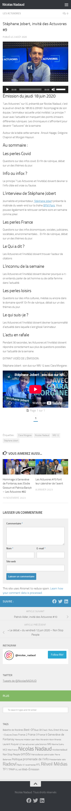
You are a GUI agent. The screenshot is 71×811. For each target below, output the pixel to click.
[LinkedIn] (66, 601)
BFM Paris (49, 205)
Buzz (36, 730)
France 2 (22, 734)
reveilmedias (30, 765)
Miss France (13, 750)
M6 (49, 744)
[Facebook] (54, 601)
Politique (17, 759)
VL (16, 769)
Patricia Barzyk (37, 754)
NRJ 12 (56, 435)
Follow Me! (57, 654)
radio (64, 759)
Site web (11, 561)
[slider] (61, 89)
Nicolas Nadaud (13, 4)
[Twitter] (60, 601)
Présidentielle (55, 759)
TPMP (11, 769)
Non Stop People (11, 754)
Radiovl (10, 764)
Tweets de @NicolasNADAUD (20, 681)
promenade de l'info (36, 759)
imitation (27, 739)
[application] (35, 89)
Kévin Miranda (55, 739)
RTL (38, 764)
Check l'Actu (47, 730)
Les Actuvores (12, 13)
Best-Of (29, 729)
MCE (5, 750)
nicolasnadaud (59, 749)
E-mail (41, 548)
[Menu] (66, 4)
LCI (20, 744)
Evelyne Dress (11, 734)
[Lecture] (7, 89)
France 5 (42, 734)
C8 (40, 730)
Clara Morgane (24, 435)
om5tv (26, 754)
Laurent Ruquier (11, 744)
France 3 (33, 734)
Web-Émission (30, 769)
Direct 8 (57, 730)
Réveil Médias (54, 764)
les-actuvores (28, 744)
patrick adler (49, 754)
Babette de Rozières (13, 730)
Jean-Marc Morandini (40, 739)
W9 (19, 769)
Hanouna (19, 739)
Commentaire (14, 523)
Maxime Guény (58, 744)
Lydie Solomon (41, 744)
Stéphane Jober (43, 201)
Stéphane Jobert (11, 440)
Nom (9, 548)
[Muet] (53, 89)
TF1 (5, 769)
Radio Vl (21, 765)
